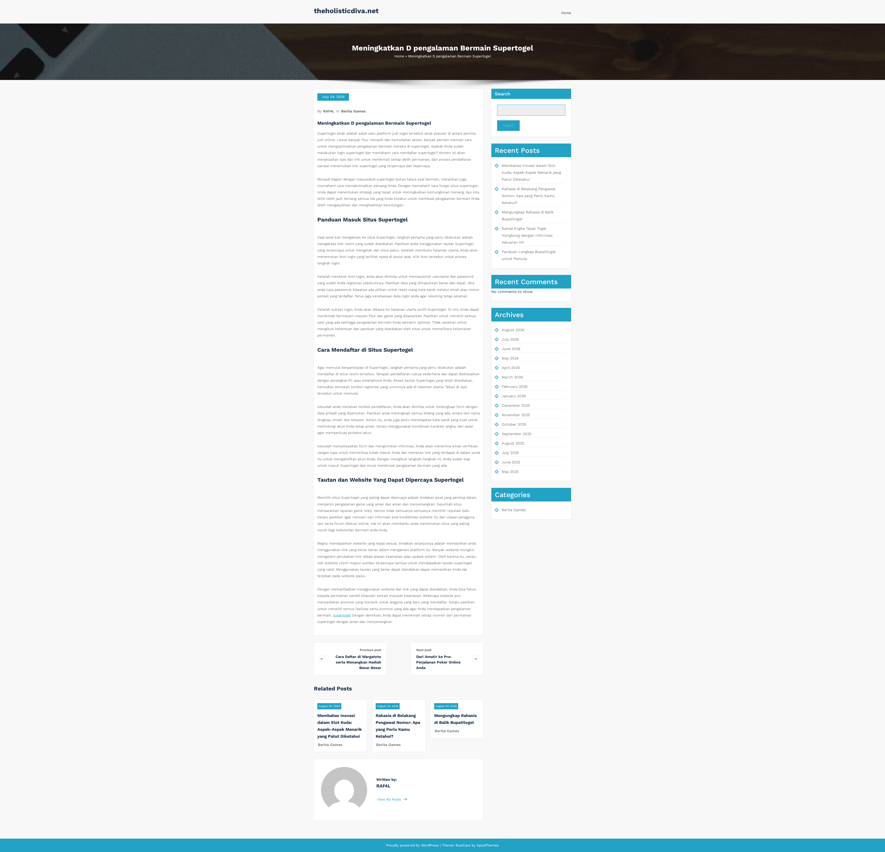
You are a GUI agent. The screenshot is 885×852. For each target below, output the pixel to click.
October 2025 (514, 424)
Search (502, 94)
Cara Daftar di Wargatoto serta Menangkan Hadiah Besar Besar (358, 662)
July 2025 (510, 453)
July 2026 (510, 339)
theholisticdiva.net (346, 11)
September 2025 (516, 434)
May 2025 (510, 471)
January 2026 (514, 396)
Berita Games (353, 111)
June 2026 (511, 349)
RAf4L (328, 111)
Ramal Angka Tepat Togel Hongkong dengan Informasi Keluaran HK (527, 235)
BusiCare (464, 845)
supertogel (342, 615)
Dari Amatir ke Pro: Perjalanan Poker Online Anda (438, 662)
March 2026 (512, 377)
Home (566, 13)
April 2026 (511, 368)
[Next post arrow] (475, 659)
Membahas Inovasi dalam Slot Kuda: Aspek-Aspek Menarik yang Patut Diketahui (531, 172)
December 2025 (516, 405)
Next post (423, 650)
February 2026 (515, 386)
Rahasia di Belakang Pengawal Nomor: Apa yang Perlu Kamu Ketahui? (528, 196)
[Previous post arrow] (322, 659)
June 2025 (511, 462)
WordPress (430, 845)
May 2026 (510, 358)
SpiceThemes (487, 845)
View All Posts (389, 799)
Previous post (370, 650)
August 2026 (513, 330)
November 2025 (516, 415)
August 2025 (513, 443)
